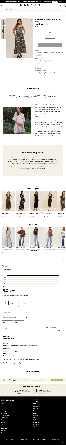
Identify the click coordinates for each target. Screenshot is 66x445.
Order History (4, 417)
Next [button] (31, 38)
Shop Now (55, 1)
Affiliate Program (5, 432)
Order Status (36, 406)
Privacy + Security (10, 439)
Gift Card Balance (37, 404)
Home (2, 16)
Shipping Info (36, 424)
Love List (3, 422)
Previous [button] (7, 38)
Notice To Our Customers (39, 439)
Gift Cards (35, 401)
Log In (2, 424)
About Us (3, 430)
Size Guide (35, 420)
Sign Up (5, 407)
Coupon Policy (36, 422)
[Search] (61, 5)
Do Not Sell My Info (55, 439)
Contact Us (35, 411)
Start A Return (36, 408)
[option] (19, 38)
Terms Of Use (23, 439)
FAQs (34, 417)
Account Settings (5, 415)
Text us (40, 390)
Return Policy (36, 427)
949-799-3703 (46, 390)
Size (50, 32)
